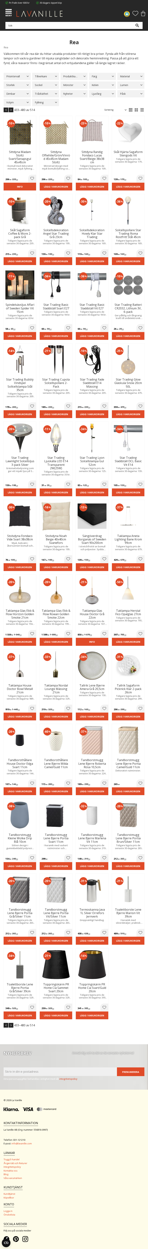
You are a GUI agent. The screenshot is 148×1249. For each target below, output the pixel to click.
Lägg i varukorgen (56, 186)
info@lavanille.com (22, 1143)
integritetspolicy (68, 1078)
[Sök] (137, 25)
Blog (6, 1174)
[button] (9, 11)
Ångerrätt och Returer (15, 1163)
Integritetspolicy (12, 1166)
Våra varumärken (13, 1178)
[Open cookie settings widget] (6, 1242)
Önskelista (9, 1214)
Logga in (8, 1211)
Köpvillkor (9, 1197)
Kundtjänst (9, 1193)
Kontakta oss (11, 1170)
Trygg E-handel (11, 1159)
